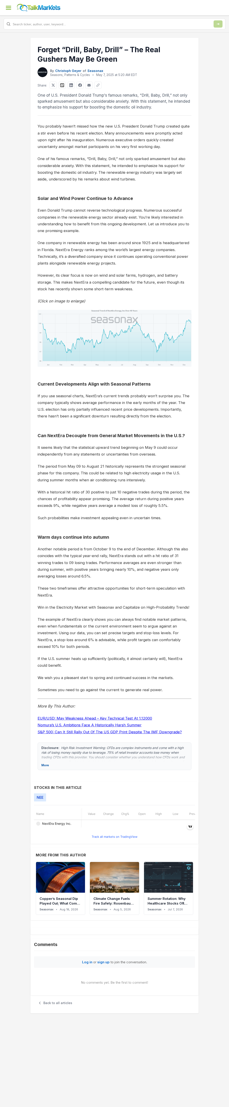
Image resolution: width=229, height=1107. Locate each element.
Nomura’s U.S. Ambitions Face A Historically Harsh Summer (90, 725)
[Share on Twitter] (53, 85)
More (45, 765)
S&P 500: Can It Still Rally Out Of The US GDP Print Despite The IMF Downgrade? (110, 732)
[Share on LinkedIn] (71, 85)
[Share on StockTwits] (62, 85)
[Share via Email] (89, 85)
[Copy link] (98, 85)
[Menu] (8, 8)
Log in (87, 962)
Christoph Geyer (68, 71)
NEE (40, 797)
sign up (103, 962)
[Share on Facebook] (80, 85)
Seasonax (95, 71)
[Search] (218, 24)
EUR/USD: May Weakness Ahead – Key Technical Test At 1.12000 (95, 718)
